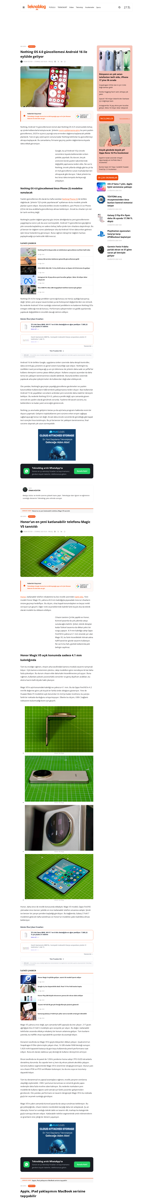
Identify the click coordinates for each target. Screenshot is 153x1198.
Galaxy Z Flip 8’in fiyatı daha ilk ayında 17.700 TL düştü (120, 218)
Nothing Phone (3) (70, 199)
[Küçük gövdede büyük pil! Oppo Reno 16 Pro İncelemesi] (114, 135)
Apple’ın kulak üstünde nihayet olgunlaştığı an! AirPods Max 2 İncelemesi (110, 160)
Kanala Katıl (82, 471)
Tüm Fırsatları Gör (56, 351)
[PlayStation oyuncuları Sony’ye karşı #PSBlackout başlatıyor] (101, 233)
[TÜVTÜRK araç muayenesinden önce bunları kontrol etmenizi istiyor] (101, 199)
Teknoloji (32, 46)
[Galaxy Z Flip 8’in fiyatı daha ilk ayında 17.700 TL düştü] (101, 218)
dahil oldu (79, 596)
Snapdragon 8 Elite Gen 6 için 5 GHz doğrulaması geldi (112, 86)
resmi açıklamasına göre (69, 130)
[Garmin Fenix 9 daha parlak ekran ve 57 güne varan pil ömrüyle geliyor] (101, 249)
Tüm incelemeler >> (124, 118)
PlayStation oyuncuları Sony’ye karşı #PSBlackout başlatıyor (119, 234)
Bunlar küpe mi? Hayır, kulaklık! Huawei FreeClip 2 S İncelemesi (114, 168)
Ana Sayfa (23, 46)
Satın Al (34, 329)
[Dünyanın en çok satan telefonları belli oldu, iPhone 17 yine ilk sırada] (114, 59)
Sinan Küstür (27, 62)
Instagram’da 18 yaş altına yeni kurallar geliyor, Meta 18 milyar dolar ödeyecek (114, 106)
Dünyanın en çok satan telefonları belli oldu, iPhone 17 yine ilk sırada (113, 77)
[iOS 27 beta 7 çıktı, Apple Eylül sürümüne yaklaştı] (101, 186)
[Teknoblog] (37, 7)
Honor (23, 596)
